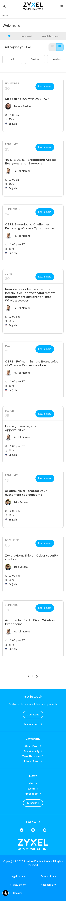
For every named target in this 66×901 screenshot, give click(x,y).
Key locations (31, 724)
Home (5, 15)
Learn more (44, 86)
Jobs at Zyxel (31, 761)
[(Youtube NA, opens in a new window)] (44, 830)
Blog (31, 783)
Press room (31, 793)
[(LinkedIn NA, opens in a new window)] (21, 830)
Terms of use (48, 876)
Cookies (18, 893)
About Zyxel (31, 746)
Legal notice (18, 876)
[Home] (33, 5)
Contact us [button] (33, 714)
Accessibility (48, 884)
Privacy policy (18, 884)
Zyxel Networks (31, 756)
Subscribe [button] (33, 803)
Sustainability (31, 751)
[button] (3, 6)
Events (31, 788)
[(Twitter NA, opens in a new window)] (33, 830)
